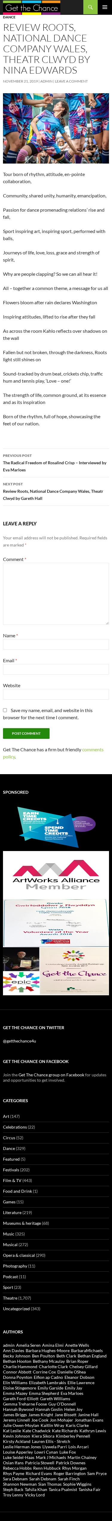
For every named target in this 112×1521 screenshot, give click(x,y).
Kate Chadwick (36, 1430)
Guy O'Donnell (62, 1403)
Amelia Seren (28, 1345)
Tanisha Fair (90, 1489)
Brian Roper (77, 1361)
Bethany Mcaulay (49, 1361)
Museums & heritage (22, 1223)
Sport (8, 1287)
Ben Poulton (43, 1355)
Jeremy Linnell (16, 1419)
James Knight (40, 1414)
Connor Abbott (17, 1371)
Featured (11, 1159)
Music (8, 1233)
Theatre (10, 1297)
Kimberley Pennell (73, 1435)
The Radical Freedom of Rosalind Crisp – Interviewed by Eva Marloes (54, 462)
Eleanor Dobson (79, 1377)
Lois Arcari (78, 1446)
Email (10, 660)
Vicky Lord (35, 1494)
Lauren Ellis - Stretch (51, 1441)
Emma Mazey (15, 1393)
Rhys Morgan (74, 1468)
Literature (12, 1212)
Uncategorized (16, 1308)
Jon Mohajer (61, 1419)
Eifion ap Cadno (48, 1377)
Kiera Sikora (43, 1435)
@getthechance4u (19, 1040)
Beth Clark (66, 1355)
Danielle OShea (71, 1371)
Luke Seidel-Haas (18, 1457)
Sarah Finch (69, 1478)
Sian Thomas (50, 1484)
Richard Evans (39, 1473)
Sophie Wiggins (77, 1484)
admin (46, 81)
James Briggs (15, 1414)
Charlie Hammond (20, 1366)
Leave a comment (71, 81)
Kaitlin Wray (52, 1425)
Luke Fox (67, 1452)
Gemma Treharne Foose (25, 1403)
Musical (10, 1244)
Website (11, 685)
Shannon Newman (20, 1484)
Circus (9, 1137)
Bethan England (92, 1355)
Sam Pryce (97, 1473)
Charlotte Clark (53, 1366)
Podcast (10, 1276)
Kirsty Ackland (16, 1441)
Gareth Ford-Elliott (21, 1398)
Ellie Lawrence (80, 1382)
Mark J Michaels (51, 1457)
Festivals (11, 1169)
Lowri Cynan (46, 1452)
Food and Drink (17, 1191)
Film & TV (12, 1180)
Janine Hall (88, 1414)
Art (6, 1116)
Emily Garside (50, 1387)
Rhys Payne (13, 1473)
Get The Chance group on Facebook (51, 1074)
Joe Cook (39, 1419)
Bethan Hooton (17, 1361)
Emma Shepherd (44, 1393)
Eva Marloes (72, 1393)
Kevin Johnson (16, 1435)
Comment (14, 559)
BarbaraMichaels (87, 1350)
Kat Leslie (12, 1430)
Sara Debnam (15, 1478)
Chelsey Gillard (83, 1366)
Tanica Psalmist (63, 1489)
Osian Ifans (13, 1462)
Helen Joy (73, 1409)
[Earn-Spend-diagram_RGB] (56, 826)
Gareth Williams (55, 1398)
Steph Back (13, 1489)
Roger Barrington (69, 1473)
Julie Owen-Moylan (21, 1425)
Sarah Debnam (42, 1478)
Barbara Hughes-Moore (48, 1350)
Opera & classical (19, 1255)
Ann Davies (13, 1350)
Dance (9, 17)
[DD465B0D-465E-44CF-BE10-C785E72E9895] (56, 970)
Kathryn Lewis (92, 1430)
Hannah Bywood (18, 1409)
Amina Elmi (53, 1345)
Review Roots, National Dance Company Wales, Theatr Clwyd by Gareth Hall (53, 491)
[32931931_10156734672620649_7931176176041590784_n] (56, 922)
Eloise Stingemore (19, 1387)
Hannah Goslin (49, 1409)
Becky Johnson (16, 1355)
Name (10, 635)
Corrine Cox (44, 1371)
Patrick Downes (70, 1462)
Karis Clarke (77, 1425)
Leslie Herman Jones (22, 1446)
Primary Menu (105, 7)
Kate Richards (65, 1430)
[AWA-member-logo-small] (56, 874)
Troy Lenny (13, 1494)
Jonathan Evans (89, 1419)
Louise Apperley (18, 1452)
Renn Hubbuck (47, 1468)
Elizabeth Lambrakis (47, 1382)
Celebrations (15, 1126)
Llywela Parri (54, 1446)
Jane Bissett (65, 1414)
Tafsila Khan (36, 1489)
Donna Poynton (17, 1377)
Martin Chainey (81, 1457)
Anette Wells (77, 1345)
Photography (15, 1265)
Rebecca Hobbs (17, 1468)
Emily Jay (73, 1387)
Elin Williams (15, 1382)
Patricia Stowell (39, 1462)
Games (9, 1201)
